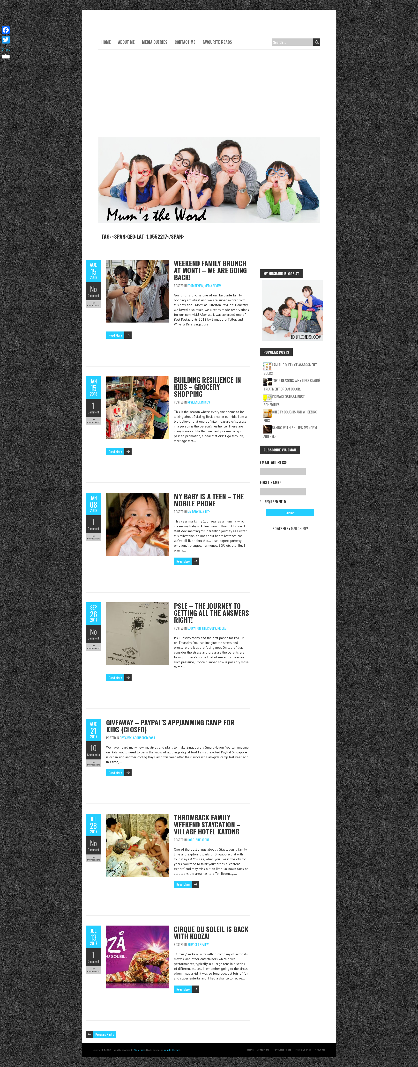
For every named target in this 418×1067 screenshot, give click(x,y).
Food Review (195, 285)
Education (194, 628)
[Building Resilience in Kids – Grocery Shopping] (137, 378)
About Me (126, 42)
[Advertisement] (209, 93)
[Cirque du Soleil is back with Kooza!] (137, 928)
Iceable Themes (172, 1050)
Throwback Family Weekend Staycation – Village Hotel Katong (207, 824)
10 (93, 748)
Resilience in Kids (198, 402)
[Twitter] (6, 39)
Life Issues (209, 628)
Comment (93, 295)
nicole (221, 628)
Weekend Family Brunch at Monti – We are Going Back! (210, 270)
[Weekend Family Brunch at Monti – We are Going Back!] (137, 262)
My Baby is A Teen (198, 511)
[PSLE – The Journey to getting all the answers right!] (137, 605)
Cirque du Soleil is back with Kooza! (211, 932)
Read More (115, 335)
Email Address (273, 462)
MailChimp (299, 528)
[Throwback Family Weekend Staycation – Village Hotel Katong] (137, 816)
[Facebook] (6, 30)
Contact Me (185, 42)
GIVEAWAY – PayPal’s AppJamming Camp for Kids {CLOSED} (170, 725)
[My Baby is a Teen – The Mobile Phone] (137, 495)
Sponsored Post (144, 737)
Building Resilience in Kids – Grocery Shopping (207, 387)
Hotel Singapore (198, 839)
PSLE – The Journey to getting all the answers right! (211, 613)
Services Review (198, 944)
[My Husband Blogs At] (292, 283)
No (93, 289)
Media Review (213, 285)
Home (106, 42)
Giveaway (126, 737)
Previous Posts (104, 1034)
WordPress (139, 1050)
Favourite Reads (217, 42)
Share (6, 49)
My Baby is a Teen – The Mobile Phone (209, 499)
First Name (270, 483)
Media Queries (154, 42)
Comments (93, 754)
